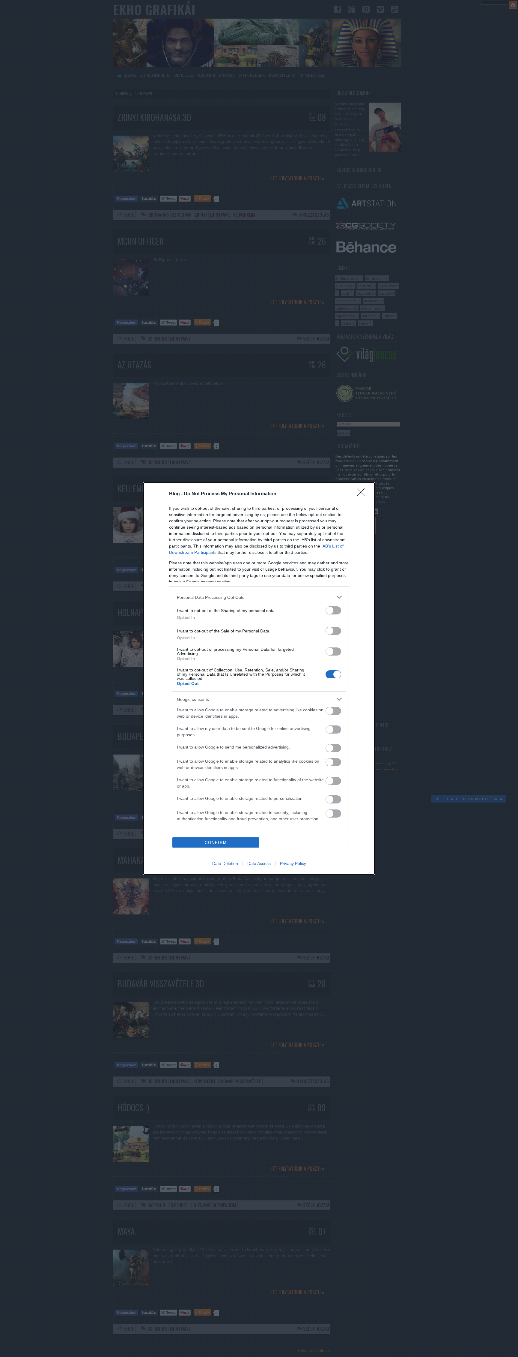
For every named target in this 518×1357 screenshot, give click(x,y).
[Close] (362, 494)
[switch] (333, 610)
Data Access (259, 863)
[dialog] (259, 678)
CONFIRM (216, 842)
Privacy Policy (293, 863)
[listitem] (259, 597)
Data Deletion (225, 863)
